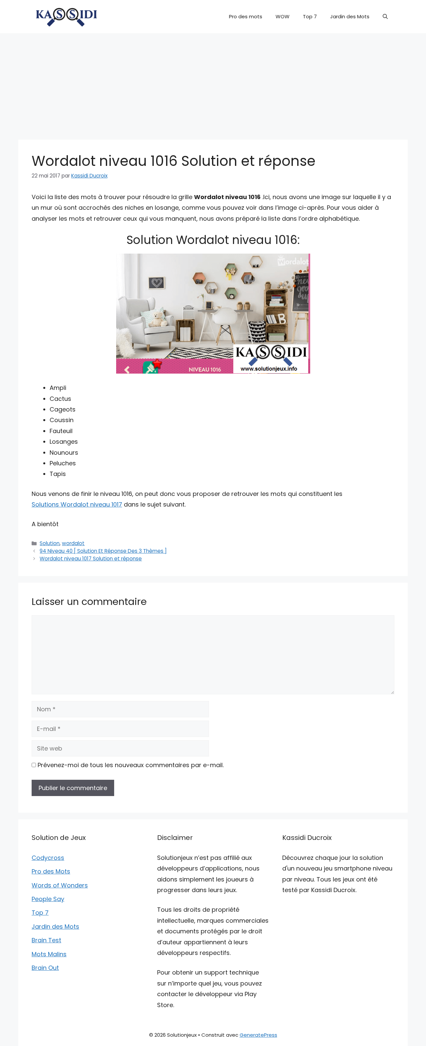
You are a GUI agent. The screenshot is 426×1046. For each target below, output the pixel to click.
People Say (48, 899)
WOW (283, 16)
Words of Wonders (60, 885)
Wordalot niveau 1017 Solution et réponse (91, 558)
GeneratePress (258, 1034)
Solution (50, 543)
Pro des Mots (51, 871)
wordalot (73, 543)
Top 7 (310, 16)
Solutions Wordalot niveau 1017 (77, 504)
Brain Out (45, 968)
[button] (385, 17)
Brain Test (46, 940)
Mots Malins (49, 954)
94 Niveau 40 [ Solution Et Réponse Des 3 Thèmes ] (103, 550)
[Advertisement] (213, 83)
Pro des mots (245, 16)
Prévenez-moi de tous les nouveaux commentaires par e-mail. (131, 765)
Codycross (48, 858)
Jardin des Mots (349, 16)
